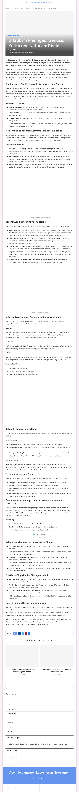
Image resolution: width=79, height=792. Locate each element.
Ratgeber (11, 727)
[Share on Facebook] (19, 633)
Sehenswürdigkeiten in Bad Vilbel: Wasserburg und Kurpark (22, 670)
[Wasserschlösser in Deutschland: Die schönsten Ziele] (57, 656)
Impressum (8, 788)
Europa (10, 718)
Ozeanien (11, 722)
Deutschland (18, 8)
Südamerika (11, 731)
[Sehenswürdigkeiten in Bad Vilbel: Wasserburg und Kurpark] (22, 656)
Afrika (9, 700)
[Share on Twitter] (23, 633)
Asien (9, 705)
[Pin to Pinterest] (26, 633)
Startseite (8, 8)
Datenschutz (19, 788)
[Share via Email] (29, 633)
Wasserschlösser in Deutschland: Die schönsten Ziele (57, 670)
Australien (11, 709)
